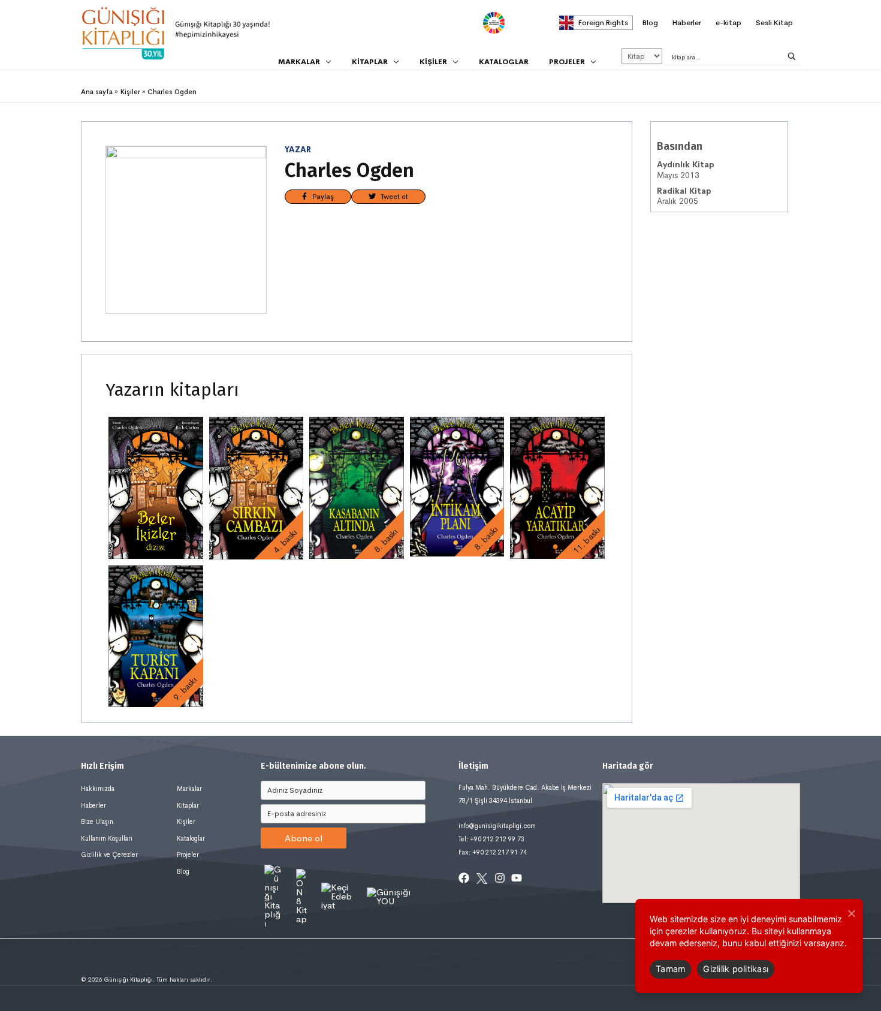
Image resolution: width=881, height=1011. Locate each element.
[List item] (463, 877)
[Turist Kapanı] (155, 636)
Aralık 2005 (684, 196)
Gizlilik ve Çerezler (109, 854)
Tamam (670, 969)
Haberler (93, 805)
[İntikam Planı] (457, 486)
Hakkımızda (97, 788)
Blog (183, 871)
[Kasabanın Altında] (356, 487)
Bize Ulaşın (97, 821)
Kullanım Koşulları (106, 838)
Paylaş (320, 196)
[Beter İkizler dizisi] (155, 487)
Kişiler (186, 821)
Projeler (188, 854)
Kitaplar (188, 805)
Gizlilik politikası (735, 969)
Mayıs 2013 (685, 170)
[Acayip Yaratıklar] (557, 487)
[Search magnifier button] (791, 56)
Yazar (298, 150)
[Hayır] (851, 913)
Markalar (189, 788)
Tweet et (392, 196)
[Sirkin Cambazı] (256, 488)
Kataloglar (191, 838)
